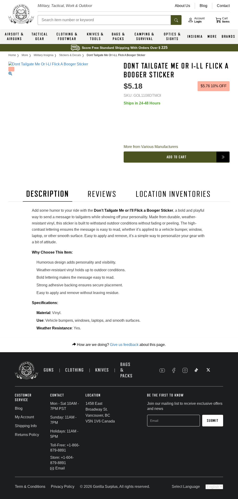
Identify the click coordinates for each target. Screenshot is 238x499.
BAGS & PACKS (118, 36)
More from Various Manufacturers (151, 147)
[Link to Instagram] (185, 370)
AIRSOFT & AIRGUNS (14, 36)
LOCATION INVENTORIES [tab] (173, 194)
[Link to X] (208, 370)
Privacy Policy (62, 487)
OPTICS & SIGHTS (172, 36)
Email (60, 468)
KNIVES (102, 370)
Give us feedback (124, 345)
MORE (212, 36)
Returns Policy (27, 435)
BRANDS (228, 36)
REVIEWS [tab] (102, 194)
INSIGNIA (195, 36)
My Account (24, 417)
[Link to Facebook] (173, 370)
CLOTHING (74, 370)
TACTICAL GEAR (40, 36)
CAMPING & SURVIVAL (145, 36)
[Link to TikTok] (196, 370)
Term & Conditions (30, 487)
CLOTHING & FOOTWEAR (67, 36)
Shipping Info (26, 426)
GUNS (49, 370)
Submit (212, 421)
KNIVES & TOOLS (95, 36)
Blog (19, 408)
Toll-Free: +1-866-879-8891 (64, 447)
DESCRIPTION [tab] (47, 194)
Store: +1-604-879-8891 (62, 460)
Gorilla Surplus (105, 487)
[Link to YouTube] (162, 370)
